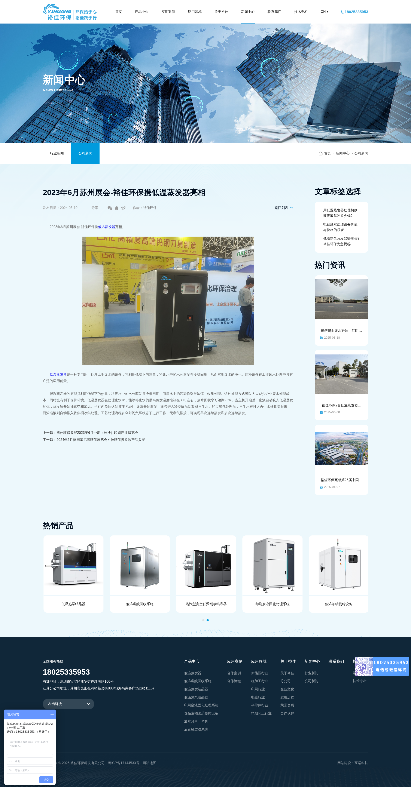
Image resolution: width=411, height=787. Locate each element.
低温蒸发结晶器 (196, 689)
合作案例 (234, 673)
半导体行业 (259, 705)
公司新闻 (85, 153)
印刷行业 (258, 689)
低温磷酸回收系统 (197, 681)
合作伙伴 (287, 713)
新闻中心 (248, 11)
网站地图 (149, 763)
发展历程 (287, 697)
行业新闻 (57, 153)
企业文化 (287, 689)
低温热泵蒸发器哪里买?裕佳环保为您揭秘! (341, 241)
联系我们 (274, 11)
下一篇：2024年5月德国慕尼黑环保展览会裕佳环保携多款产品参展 (94, 440)
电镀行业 (258, 697)
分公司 (285, 681)
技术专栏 (301, 11)
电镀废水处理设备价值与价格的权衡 (340, 227)
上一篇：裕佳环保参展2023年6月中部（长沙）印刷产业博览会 (90, 432)
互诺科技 (361, 763)
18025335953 (356, 12)
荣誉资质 (287, 705)
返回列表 (281, 208)
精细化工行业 (261, 713)
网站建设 (344, 763)
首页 (118, 11)
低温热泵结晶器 (196, 697)
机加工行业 (259, 681)
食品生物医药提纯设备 (201, 713)
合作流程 (234, 681)
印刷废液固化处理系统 (201, 705)
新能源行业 (259, 673)
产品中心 (142, 11)
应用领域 (195, 11)
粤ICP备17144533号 (123, 763)
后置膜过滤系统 (196, 729)
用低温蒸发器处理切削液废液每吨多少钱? (340, 213)
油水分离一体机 (196, 721)
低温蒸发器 (106, 227)
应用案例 (168, 11)
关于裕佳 (221, 11)
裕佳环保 (70, 12)
